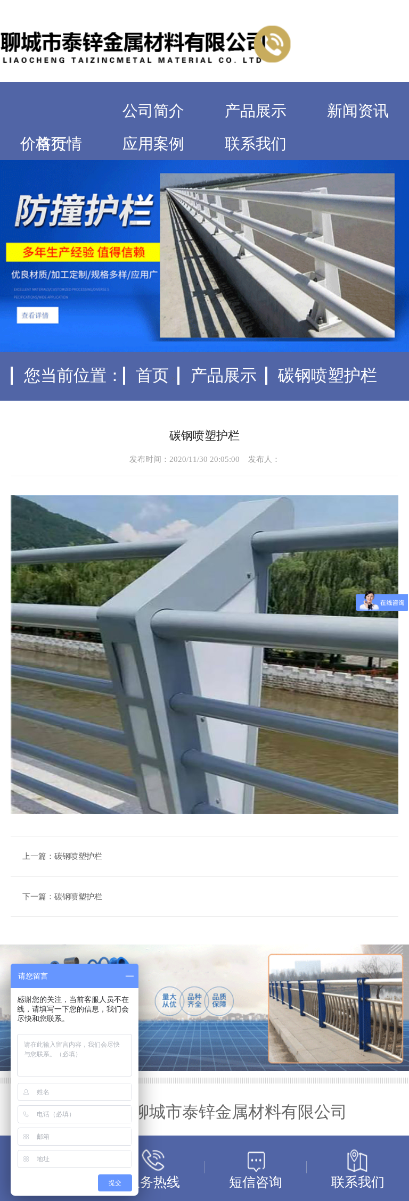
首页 (152, 376)
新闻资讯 (358, 111)
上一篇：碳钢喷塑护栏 (62, 856)
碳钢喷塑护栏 (327, 376)
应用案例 (153, 144)
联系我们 (256, 144)
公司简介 (153, 111)
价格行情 (51, 144)
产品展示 (256, 111)
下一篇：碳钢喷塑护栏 (62, 896)
